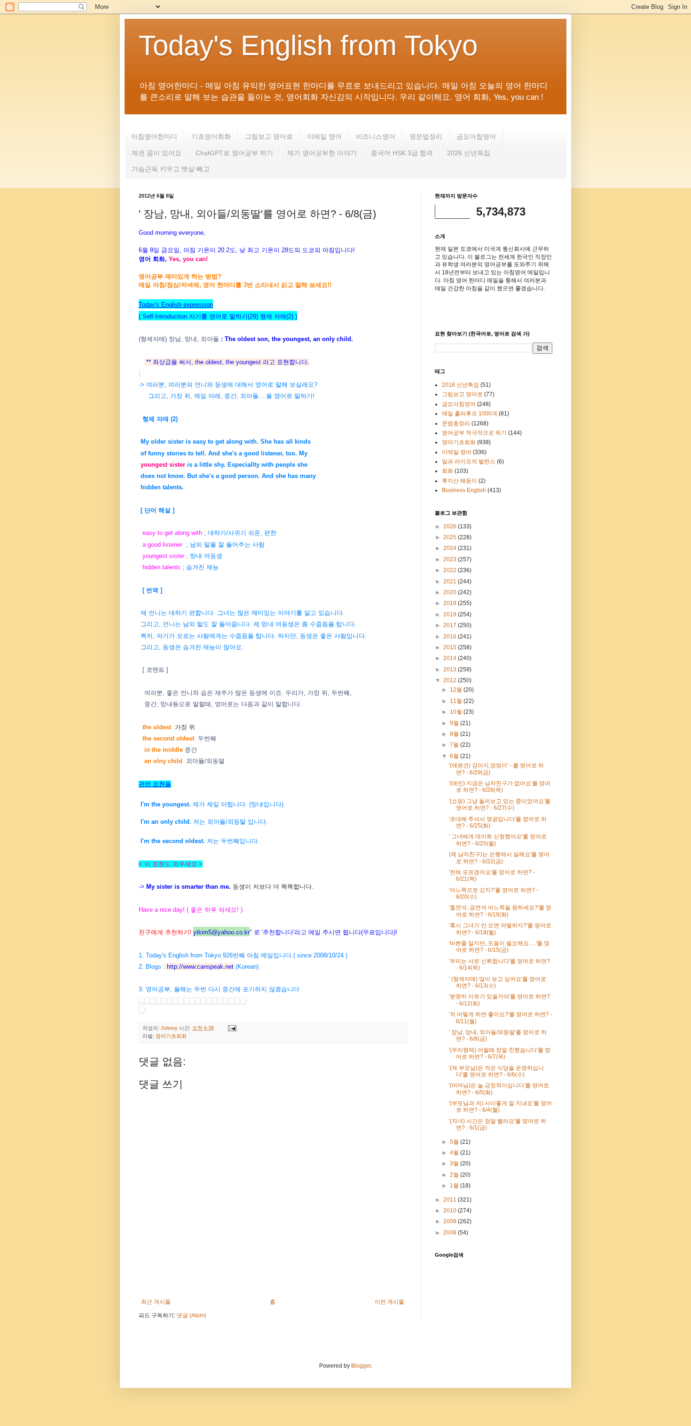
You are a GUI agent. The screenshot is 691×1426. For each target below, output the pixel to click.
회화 (447, 471)
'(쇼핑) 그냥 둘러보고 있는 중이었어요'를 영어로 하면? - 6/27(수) (499, 804)
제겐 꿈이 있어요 (156, 153)
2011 (450, 1199)
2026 (450, 526)
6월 (455, 756)
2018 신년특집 (460, 385)
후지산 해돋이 (459, 481)
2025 (450, 537)
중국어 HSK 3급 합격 (402, 153)
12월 (456, 689)
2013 (450, 669)
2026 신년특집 (468, 153)
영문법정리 (425, 136)
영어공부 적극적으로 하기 (474, 433)
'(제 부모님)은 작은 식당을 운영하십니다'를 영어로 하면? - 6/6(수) (496, 1071)
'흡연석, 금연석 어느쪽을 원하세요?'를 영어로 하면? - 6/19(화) (500, 910)
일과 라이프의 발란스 (468, 461)
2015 (450, 647)
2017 (450, 625)
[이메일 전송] (231, 1028)
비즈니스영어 (375, 136)
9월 (455, 723)
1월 (455, 1185)
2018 (450, 614)
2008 (450, 1232)
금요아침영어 (476, 136)
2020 (450, 592)
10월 (456, 712)
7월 (455, 744)
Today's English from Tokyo (308, 45)
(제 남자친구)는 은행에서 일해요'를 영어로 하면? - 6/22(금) (499, 857)
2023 (450, 559)
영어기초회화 (171, 1036)
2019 (450, 603)
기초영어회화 (211, 136)
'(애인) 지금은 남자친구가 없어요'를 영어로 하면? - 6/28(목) (499, 786)
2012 (450, 680)
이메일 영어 (324, 136)
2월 (455, 1174)
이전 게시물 (389, 1302)
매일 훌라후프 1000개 (469, 413)
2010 (450, 1210)
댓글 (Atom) (191, 1315)
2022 (450, 570)
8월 (455, 734)
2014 (450, 658)
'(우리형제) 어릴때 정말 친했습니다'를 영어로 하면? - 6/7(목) (499, 1053)
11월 (456, 701)
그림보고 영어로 (269, 136)
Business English (464, 490)
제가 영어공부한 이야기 (322, 153)
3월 (455, 1163)
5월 (455, 1142)
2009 (450, 1221)
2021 (450, 581)
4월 (455, 1152)
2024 (450, 548)
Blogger (361, 1365)
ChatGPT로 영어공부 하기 (234, 153)
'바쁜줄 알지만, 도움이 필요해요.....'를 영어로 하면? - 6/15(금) (499, 946)
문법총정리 (456, 423)
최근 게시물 (156, 1302)
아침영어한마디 (154, 136)
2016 (450, 636)
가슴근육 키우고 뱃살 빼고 (171, 169)
